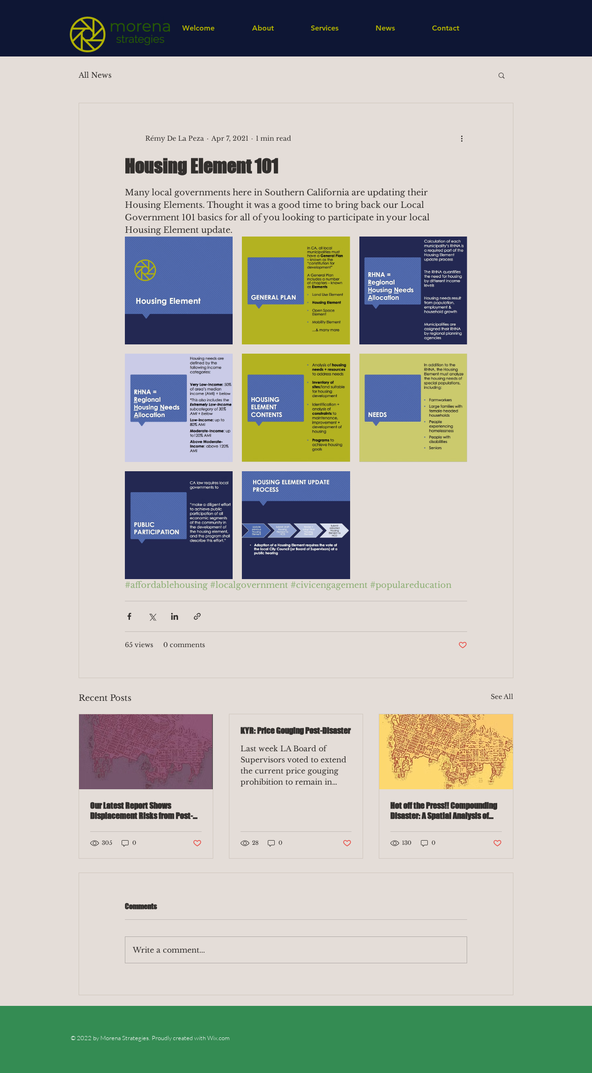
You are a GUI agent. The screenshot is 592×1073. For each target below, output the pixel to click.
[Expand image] (179, 290)
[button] (501, 75)
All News (95, 75)
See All (502, 696)
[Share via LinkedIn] (174, 616)
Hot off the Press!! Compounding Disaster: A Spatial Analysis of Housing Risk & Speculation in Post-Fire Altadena (443, 810)
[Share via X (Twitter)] (152, 616)
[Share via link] (197, 616)
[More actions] (461, 138)
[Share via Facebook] (129, 616)
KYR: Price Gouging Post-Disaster (295, 730)
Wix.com (217, 1038)
